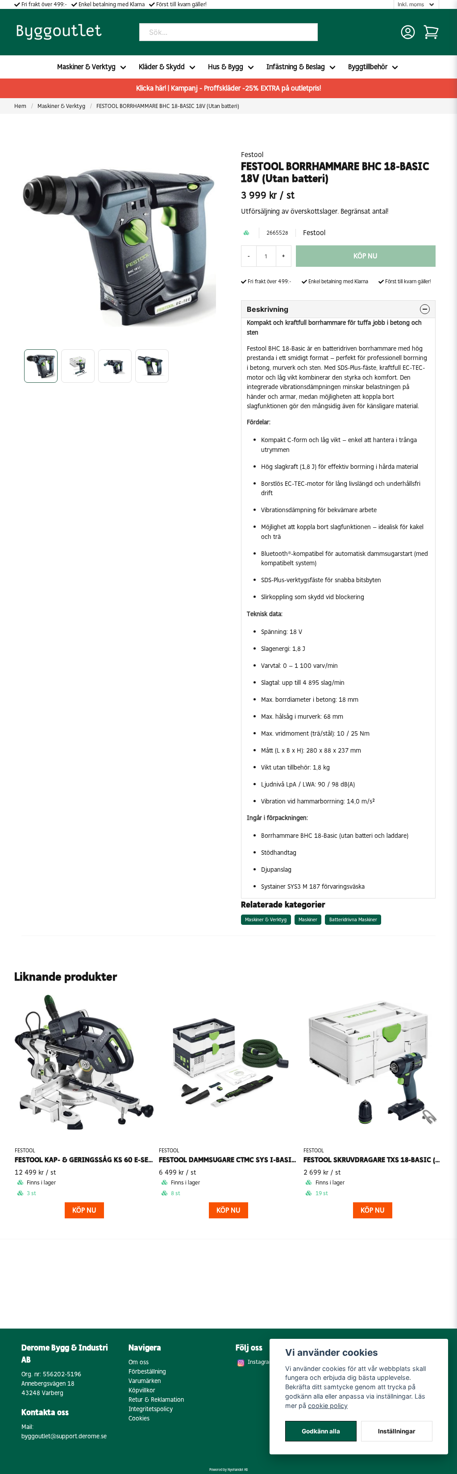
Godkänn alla (321, 1431)
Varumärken (145, 1381)
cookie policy (328, 1405)
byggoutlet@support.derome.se (64, 1436)
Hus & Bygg (225, 66)
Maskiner (308, 919)
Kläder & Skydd (162, 66)
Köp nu (84, 1210)
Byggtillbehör (367, 66)
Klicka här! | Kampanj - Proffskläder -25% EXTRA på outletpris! (228, 88)
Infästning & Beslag (295, 66)
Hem (20, 106)
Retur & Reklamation (156, 1400)
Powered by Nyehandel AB (228, 1469)
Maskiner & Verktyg (86, 66)
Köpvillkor (142, 1390)
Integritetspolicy (151, 1409)
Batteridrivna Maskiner (353, 919)
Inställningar (396, 1431)
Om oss (139, 1362)
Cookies (139, 1418)
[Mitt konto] (408, 32)
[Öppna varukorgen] (431, 32)
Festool (252, 154)
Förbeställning (147, 1371)
